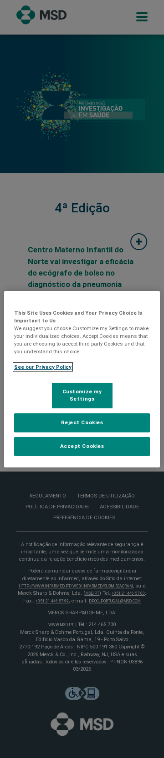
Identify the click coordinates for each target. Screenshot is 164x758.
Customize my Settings (82, 395)
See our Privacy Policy (43, 367)
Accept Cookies (82, 446)
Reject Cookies (82, 422)
